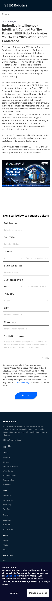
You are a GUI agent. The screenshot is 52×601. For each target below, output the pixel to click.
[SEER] (16, 5)
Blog (4, 549)
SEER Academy (8, 529)
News (4, 14)
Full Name (10, 223)
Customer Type (13, 279)
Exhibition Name (14, 336)
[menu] (45, 5)
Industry (9, 293)
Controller (6, 458)
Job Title (9, 237)
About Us (6, 541)
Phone (8, 251)
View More (6, 509)
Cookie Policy (12, 576)
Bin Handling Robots (10, 475)
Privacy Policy (23, 382)
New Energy (7, 505)
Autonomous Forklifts (10, 466)
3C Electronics (8, 500)
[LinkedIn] (4, 446)
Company (10, 322)
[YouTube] (9, 446)
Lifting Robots (8, 471)
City (6, 308)
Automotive (7, 496)
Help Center (7, 525)
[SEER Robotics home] (26, 421)
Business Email (13, 265)
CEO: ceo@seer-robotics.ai (12, 440)
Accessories (7, 484)
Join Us (5, 545)
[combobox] (26, 300)
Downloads (7, 520)
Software (6, 462)
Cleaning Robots (8, 480)
